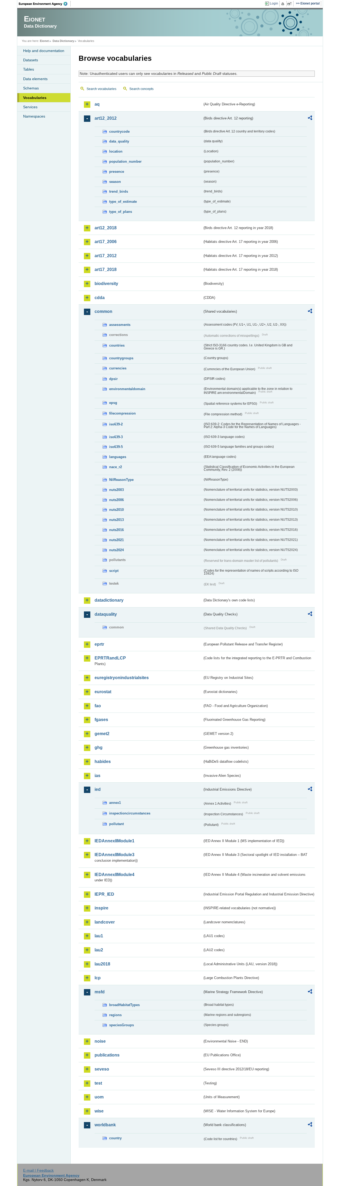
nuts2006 (116, 500)
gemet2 (102, 733)
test (98, 1083)
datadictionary (109, 600)
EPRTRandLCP (110, 658)
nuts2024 (116, 550)
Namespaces (34, 116)
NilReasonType (121, 480)
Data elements (35, 79)
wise (99, 1111)
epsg (113, 403)
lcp (98, 978)
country (115, 1138)
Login (274, 3)
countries (117, 345)
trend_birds (118, 191)
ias (97, 775)
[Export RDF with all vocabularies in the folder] (310, 118)
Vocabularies (34, 98)
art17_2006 (106, 241)
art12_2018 (106, 228)
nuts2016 (116, 530)
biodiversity (106, 283)
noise (100, 1041)
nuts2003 (116, 490)
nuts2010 (116, 510)
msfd (100, 992)
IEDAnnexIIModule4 (114, 874)
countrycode (119, 131)
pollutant (116, 824)
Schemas (31, 88)
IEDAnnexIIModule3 (114, 854)
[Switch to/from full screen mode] (290, 3)
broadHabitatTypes (124, 1005)
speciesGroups (121, 1025)
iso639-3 (116, 437)
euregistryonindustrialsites (122, 677)
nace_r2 (115, 467)
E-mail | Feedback (38, 1170)
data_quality (119, 141)
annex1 (115, 803)
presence (116, 172)
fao (98, 706)
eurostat (103, 691)
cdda (100, 297)
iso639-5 (116, 447)
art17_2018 (106, 269)
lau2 (99, 950)
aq (97, 104)
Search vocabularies (101, 88)
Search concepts (141, 88)
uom (99, 1097)
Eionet (44, 40)
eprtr (99, 644)
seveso (102, 1069)
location (115, 151)
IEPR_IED (104, 894)
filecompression (122, 413)
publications (107, 1055)
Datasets (30, 60)
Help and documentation (43, 51)
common (103, 311)
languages (117, 457)
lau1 (99, 936)
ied (98, 789)
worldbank (105, 1125)
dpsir (113, 379)
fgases (101, 719)
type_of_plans (120, 212)
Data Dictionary (63, 40)
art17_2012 (106, 255)
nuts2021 (116, 540)
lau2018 (102, 964)
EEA (45, 3)
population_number (125, 161)
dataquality (106, 614)
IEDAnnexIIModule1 (114, 841)
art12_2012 (106, 118)
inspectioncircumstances (129, 813)
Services (30, 107)
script (113, 571)
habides (103, 761)
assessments (119, 325)
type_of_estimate (123, 202)
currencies (117, 368)
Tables (28, 69)
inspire (101, 908)
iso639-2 (116, 424)
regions (115, 1015)
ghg (99, 747)
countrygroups (121, 358)
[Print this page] (283, 3)
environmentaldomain (127, 389)
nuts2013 (116, 520)
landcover (105, 922)
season (115, 182)
